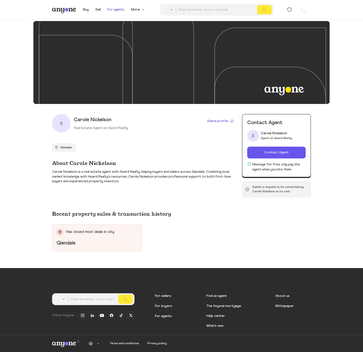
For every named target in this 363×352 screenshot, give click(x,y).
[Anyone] (64, 9)
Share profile (217, 121)
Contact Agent (276, 152)
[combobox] (169, 10)
